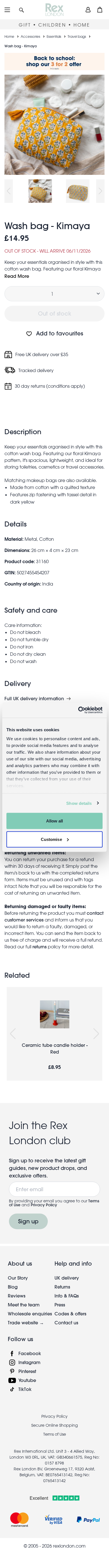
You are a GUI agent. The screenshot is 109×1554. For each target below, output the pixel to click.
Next (100, 191)
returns (39, 946)
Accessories (30, 36)
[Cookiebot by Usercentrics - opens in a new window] (78, 710)
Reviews (16, 1296)
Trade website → (26, 1322)
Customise (51, 839)
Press (59, 1305)
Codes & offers (70, 1313)
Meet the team (24, 1305)
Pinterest (27, 1371)
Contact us (66, 1322)
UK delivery (66, 1278)
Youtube (27, 1380)
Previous (8, 191)
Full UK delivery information (34, 698)
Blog (13, 1287)
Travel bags (77, 36)
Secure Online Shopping (54, 1425)
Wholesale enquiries (30, 1313)
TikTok (25, 1389)
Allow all (54, 821)
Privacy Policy (44, 1204)
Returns (62, 1287)
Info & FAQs (66, 1296)
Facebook (29, 1353)
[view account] (88, 10)
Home (9, 36)
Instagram (29, 1362)
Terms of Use (54, 1434)
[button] (21, 9)
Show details (79, 803)
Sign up (28, 1221)
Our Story (18, 1278)
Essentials (54, 36)
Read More (16, 276)
